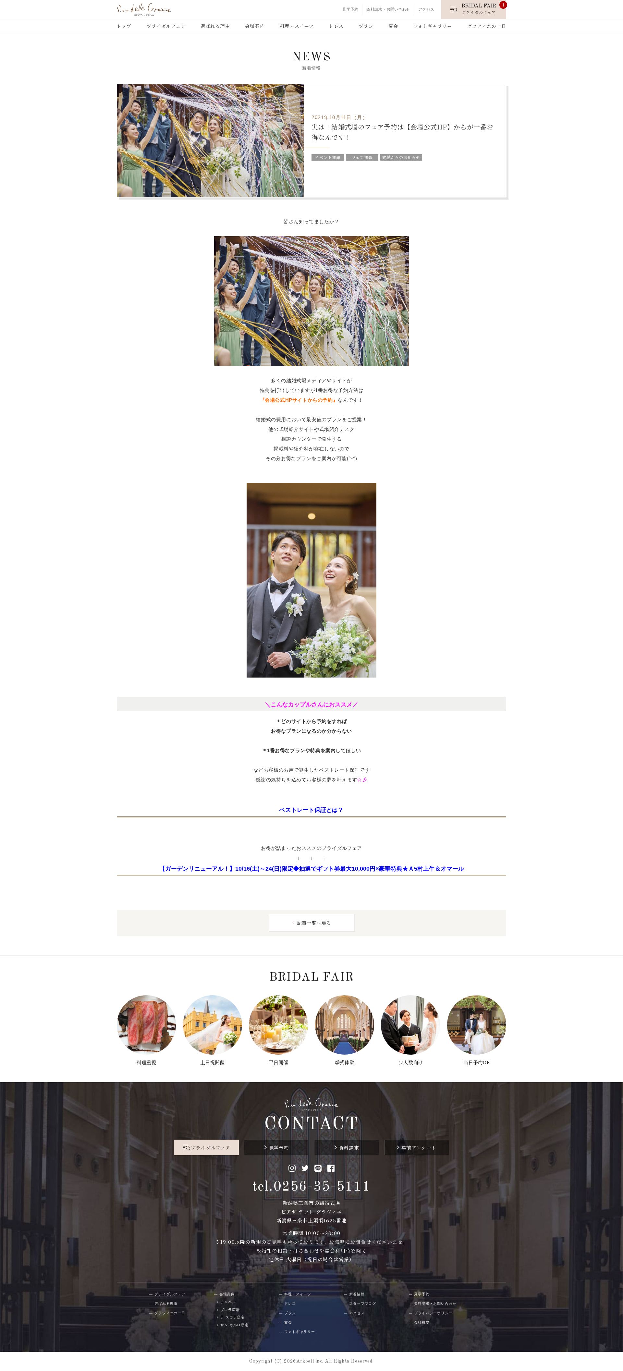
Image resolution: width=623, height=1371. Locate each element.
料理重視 (146, 1062)
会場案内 (254, 26)
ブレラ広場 (229, 1310)
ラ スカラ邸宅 (232, 1317)
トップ (123, 26)
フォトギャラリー (432, 26)
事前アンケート (418, 1147)
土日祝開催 (212, 1062)
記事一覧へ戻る (314, 922)
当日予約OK (476, 1062)
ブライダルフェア (166, 26)
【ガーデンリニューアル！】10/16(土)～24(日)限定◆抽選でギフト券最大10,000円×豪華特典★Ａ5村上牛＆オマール (311, 868)
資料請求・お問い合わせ (388, 9)
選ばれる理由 (215, 26)
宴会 (393, 26)
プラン (366, 26)
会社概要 (422, 1322)
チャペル (228, 1302)
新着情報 (357, 1294)
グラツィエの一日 (486, 26)
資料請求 (349, 1147)
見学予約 (350, 9)
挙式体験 (344, 1062)
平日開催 (278, 1062)
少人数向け (410, 1062)
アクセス (426, 9)
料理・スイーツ (297, 26)
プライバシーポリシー (433, 1313)
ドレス (336, 26)
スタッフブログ (362, 1303)
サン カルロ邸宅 (234, 1325)
